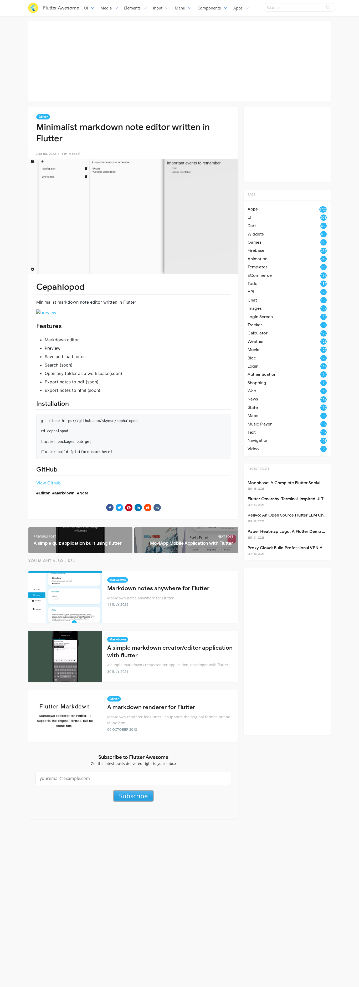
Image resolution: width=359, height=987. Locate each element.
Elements (132, 8)
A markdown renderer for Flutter (151, 707)
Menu (180, 8)
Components (209, 8)
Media (106, 8)
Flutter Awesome (61, 8)
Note (83, 492)
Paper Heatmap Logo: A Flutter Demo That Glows (296, 531)
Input (157, 8)
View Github (48, 482)
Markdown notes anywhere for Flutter (158, 588)
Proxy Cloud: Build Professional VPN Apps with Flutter (300, 547)
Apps (238, 8)
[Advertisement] (179, 60)
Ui (86, 8)
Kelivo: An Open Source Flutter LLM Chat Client (294, 515)
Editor (43, 116)
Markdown (64, 492)
